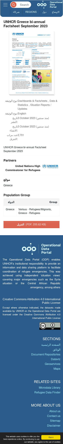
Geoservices (52, 364)
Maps (57, 368)
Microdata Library (49, 387)
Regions (31, 12)
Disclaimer (53, 425)
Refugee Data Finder (47, 392)
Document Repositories (45, 354)
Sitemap (55, 421)
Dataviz (55, 359)
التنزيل (31, 224)
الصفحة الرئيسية (50, 345)
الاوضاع (55, 12)
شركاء (16, 12)
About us (54, 411)
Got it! (50, 437)
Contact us (53, 416)
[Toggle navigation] (5, 5)
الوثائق (56, 350)
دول (44, 12)
